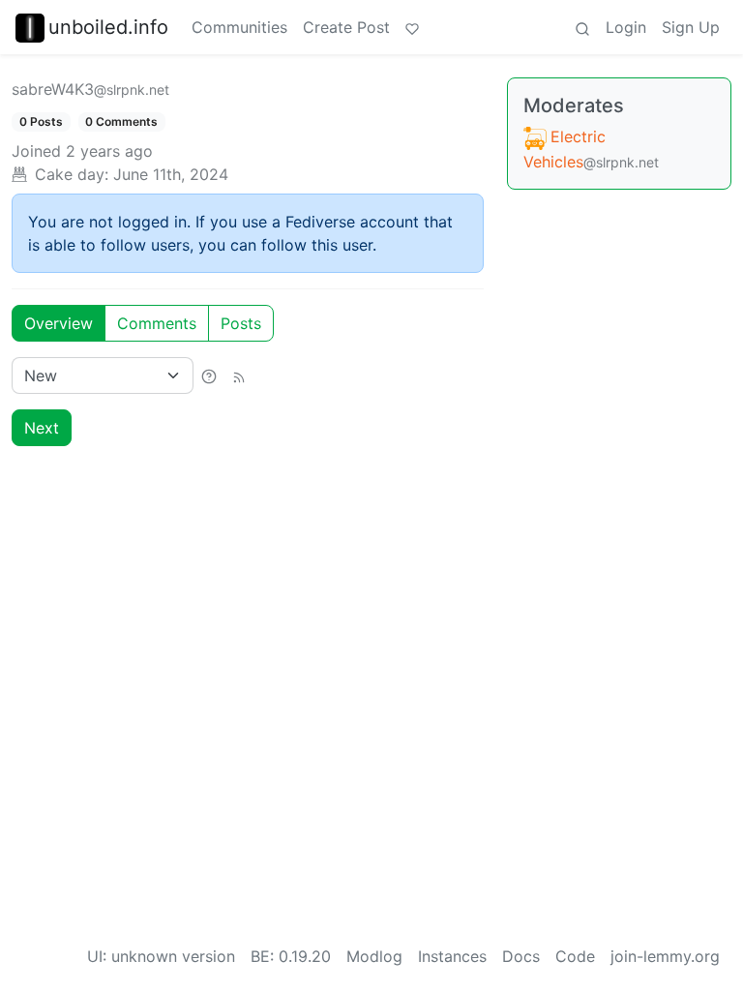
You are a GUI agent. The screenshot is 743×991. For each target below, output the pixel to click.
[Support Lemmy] (412, 27)
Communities (239, 27)
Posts (241, 323)
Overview (58, 323)
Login (626, 27)
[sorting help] (209, 375)
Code (575, 956)
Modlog (374, 956)
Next (41, 427)
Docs (521, 956)
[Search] (582, 27)
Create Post (346, 27)
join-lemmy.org (665, 956)
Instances (452, 956)
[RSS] (239, 375)
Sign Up (691, 27)
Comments (156, 323)
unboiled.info (108, 27)
